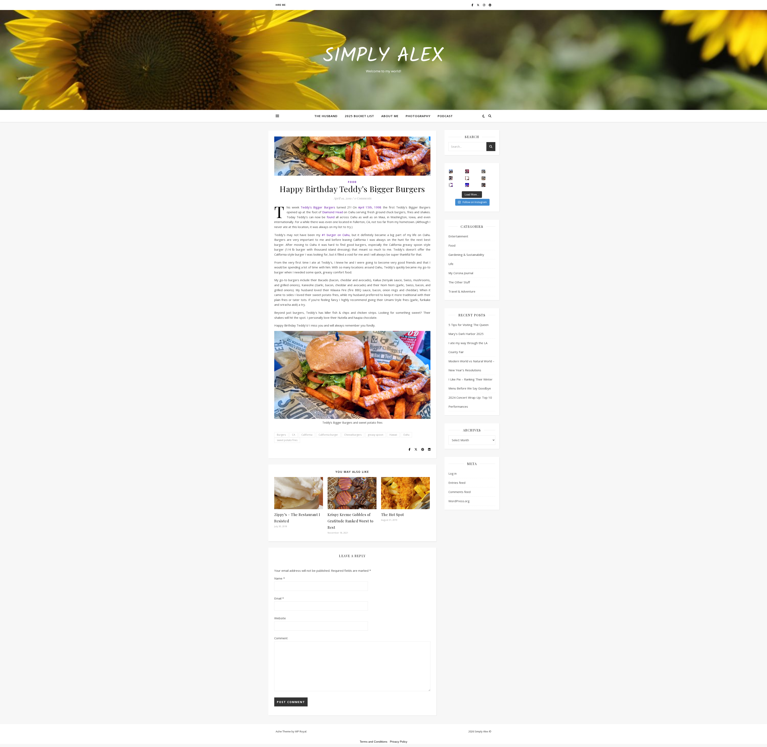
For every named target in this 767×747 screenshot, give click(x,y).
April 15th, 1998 (369, 207)
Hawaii (393, 434)
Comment (281, 638)
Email (279, 598)
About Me (389, 116)
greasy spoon (375, 434)
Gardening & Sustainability (466, 255)
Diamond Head (332, 212)
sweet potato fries (287, 440)
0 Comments (362, 198)
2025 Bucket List (359, 116)
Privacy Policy (398, 741)
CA (293, 434)
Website (280, 618)
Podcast (445, 116)
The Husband (326, 116)
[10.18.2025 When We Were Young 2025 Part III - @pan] (467, 185)
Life (450, 264)
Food (352, 182)
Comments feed (459, 492)
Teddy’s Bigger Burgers (318, 207)
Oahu (406, 434)
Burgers (281, 434)
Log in (452, 473)
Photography (418, 116)
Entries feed (456, 483)
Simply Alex (383, 56)
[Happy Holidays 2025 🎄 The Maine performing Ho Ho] (467, 178)
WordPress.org (459, 501)
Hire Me (281, 5)
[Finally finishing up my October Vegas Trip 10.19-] (483, 171)
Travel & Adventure (461, 291)
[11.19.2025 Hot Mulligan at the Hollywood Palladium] (467, 171)
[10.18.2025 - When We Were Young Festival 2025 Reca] (451, 185)
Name (279, 578)
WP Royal (300, 731)
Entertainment (458, 236)
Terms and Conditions (373, 741)
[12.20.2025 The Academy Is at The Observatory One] (451, 171)
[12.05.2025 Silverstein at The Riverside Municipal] (451, 178)
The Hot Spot (392, 514)
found (331, 217)
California (306, 434)
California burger (328, 434)
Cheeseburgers (353, 434)
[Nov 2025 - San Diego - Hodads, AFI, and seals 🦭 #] (483, 178)
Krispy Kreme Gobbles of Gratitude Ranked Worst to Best (351, 521)
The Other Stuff (459, 282)
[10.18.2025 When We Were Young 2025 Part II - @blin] (483, 185)
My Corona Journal (460, 273)
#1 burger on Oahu (336, 235)
